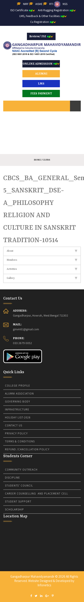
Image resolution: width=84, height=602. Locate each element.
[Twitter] (36, 596)
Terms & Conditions (20, 441)
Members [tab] (12, 260)
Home (37, 160)
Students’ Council (19, 485)
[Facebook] (31, 596)
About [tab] (10, 251)
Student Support (18, 501)
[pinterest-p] (53, 596)
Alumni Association (19, 393)
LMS (41, 83)
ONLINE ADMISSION (38, 64)
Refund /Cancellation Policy (27, 449)
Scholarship (14, 509)
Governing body (17, 401)
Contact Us (13, 425)
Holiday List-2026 (18, 417)
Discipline (12, 477)
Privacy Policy (16, 433)
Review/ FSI (38, 36)
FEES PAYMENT (41, 93)
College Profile (17, 385)
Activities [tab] (12, 269)
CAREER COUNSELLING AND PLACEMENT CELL (36, 493)
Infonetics (44, 585)
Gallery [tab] (11, 278)
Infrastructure (17, 409)
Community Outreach (21, 469)
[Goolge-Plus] (47, 596)
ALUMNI (41, 73)
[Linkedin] (41, 596)
